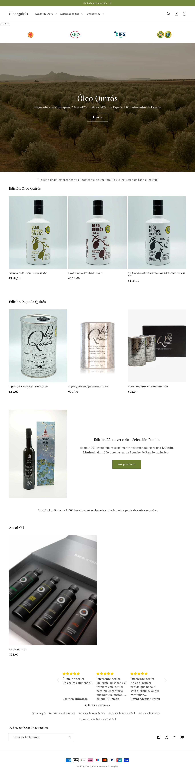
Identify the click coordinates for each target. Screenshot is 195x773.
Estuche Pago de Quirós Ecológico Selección (148, 386)
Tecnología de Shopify (107, 766)
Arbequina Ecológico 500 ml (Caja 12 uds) (28, 273)
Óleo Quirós (91, 766)
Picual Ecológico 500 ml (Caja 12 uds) (85, 273)
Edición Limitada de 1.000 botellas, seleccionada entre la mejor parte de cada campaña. (97, 510)
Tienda (97, 117)
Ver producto (127, 464)
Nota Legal (38, 713)
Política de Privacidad (122, 713)
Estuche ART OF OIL (18, 649)
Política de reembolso (92, 713)
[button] (45, 13)
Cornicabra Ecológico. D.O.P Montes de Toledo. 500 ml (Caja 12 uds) (156, 274)
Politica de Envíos (149, 713)
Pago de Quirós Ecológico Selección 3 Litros (88, 386)
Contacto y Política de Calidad (97, 719)
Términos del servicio (62, 713)
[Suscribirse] (69, 737)
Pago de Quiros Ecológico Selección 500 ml (28, 386)
